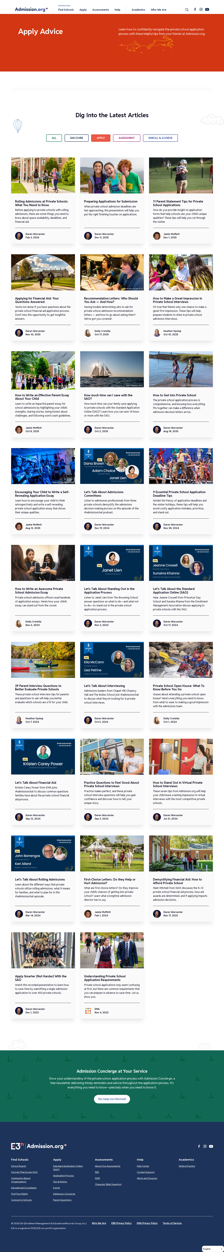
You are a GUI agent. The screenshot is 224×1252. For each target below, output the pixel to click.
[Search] (187, 9)
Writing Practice (187, 1166)
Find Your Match (19, 1193)
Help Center (143, 1166)
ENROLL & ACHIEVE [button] (160, 138)
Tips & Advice (60, 1181)
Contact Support (145, 1172)
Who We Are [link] (99, 1223)
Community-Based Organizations (20, 1180)
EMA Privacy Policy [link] (147, 1223)
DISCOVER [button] (76, 138)
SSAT (97, 1178)
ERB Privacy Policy (121, 1223)
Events (56, 1187)
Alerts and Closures (147, 1178)
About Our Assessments (107, 1166)
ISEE (97, 1172)
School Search (18, 1166)
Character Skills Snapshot (108, 1184)
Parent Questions (62, 1199)
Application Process (63, 1175)
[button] (31, 9)
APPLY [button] (101, 138)
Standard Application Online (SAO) (68, 1168)
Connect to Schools (21, 1199)
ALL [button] (54, 138)
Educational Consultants (24, 1187)
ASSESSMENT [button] (127, 138)
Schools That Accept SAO (24, 1172)
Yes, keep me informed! (112, 1099)
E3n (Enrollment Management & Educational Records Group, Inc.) (53, 1223)
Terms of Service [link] (172, 1223)
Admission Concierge (64, 1193)
